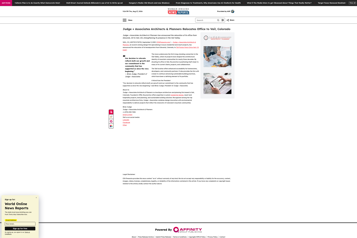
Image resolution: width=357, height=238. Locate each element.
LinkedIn (126, 120)
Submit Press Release (163, 237)
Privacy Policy (213, 237)
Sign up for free (20, 228)
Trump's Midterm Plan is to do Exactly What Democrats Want (33, 3)
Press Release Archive (146, 237)
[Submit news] (111, 112)
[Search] (218, 20)
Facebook (126, 122)
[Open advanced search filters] (222, 20)
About (134, 237)
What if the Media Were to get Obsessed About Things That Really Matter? (279, 3)
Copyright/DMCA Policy (197, 237)
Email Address (11, 220)
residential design (177, 95)
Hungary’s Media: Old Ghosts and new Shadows (149, 3)
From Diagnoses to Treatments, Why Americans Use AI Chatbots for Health (208, 3)
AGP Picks (6, 3)
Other (125, 125)
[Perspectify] (111, 116)
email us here (127, 115)
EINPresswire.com (163, 42)
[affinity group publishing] (111, 121)
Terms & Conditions (180, 237)
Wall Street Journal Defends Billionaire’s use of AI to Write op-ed (94, 3)
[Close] (36, 198)
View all (352, 3)
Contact (222, 237)
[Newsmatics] (111, 126)
